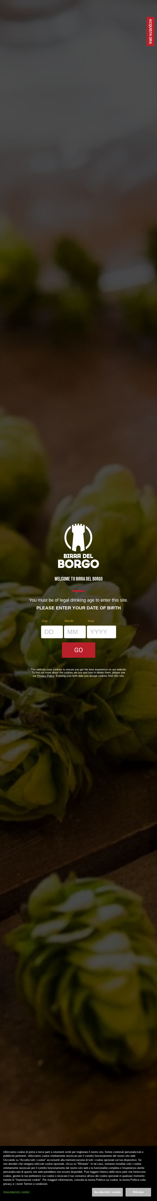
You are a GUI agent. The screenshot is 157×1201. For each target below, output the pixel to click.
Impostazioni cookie (16, 1191)
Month (69, 621)
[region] (78, 1173)
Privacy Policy (45, 675)
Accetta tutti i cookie (107, 1192)
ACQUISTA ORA (151, 31)
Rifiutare (138, 1192)
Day (45, 621)
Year (90, 621)
